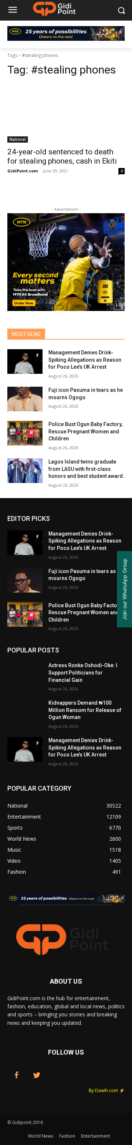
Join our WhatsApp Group (124, 589)
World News (40, 1136)
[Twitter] (36, 1075)
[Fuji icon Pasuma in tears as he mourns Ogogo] (25, 399)
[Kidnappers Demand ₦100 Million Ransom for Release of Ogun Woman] (25, 711)
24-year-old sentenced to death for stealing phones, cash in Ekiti (62, 156)
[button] (121, 10)
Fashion (67, 1136)
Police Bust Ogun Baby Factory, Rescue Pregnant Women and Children (85, 431)
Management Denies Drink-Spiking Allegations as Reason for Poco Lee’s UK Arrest (84, 360)
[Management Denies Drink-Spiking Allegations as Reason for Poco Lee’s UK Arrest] (25, 361)
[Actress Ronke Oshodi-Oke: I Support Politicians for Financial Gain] (25, 674)
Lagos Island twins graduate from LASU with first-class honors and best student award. (86, 469)
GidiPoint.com (22, 170)
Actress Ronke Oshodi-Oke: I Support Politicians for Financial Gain (82, 672)
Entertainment (95, 1136)
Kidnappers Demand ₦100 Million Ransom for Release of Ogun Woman (84, 710)
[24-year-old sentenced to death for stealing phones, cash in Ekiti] (66, 113)
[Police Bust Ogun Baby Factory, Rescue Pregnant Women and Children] (25, 433)
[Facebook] (16, 1075)
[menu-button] (12, 11)
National (18, 139)
